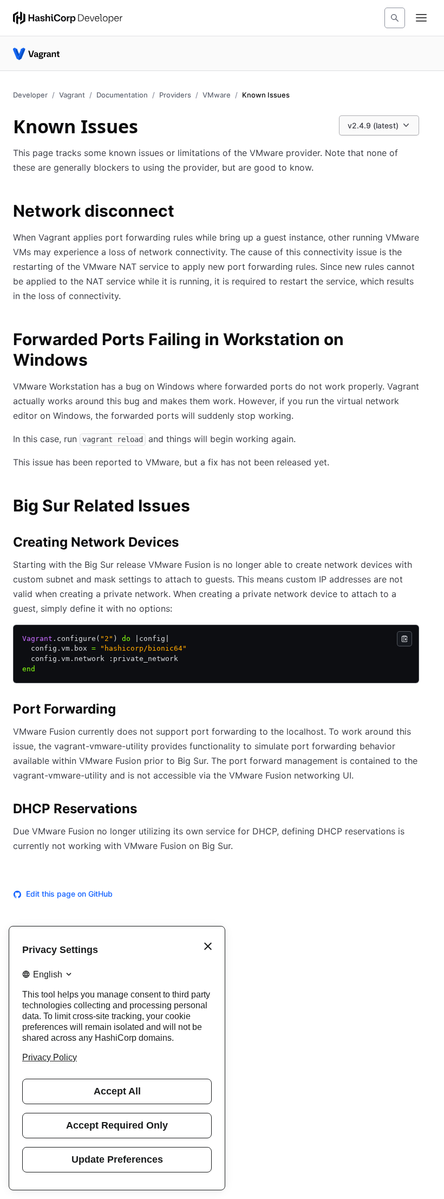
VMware (217, 94)
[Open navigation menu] (421, 18)
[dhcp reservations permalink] (147, 810)
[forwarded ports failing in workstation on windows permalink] (424, 340)
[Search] (394, 18)
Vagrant (72, 94)
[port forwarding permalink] (126, 710)
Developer (30, 94)
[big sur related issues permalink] (200, 507)
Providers (175, 94)
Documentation (122, 94)
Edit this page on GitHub (69, 893)
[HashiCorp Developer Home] (67, 18)
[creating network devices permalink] (189, 543)
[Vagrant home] (36, 54)
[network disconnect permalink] (185, 212)
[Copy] (404, 638)
